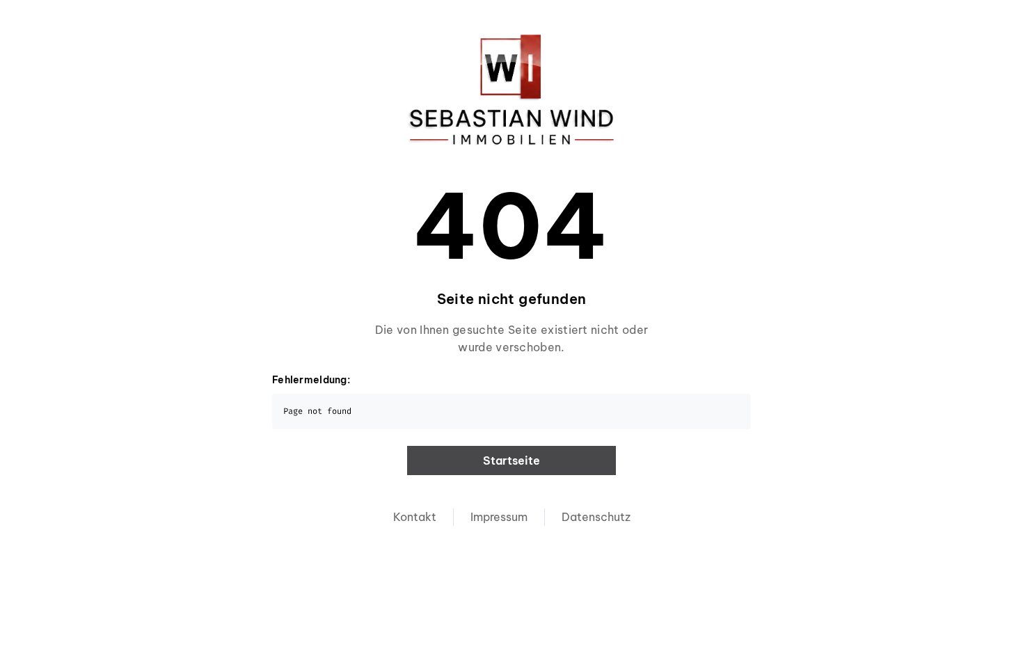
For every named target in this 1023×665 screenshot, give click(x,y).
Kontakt (414, 517)
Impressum (499, 517)
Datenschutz (596, 517)
